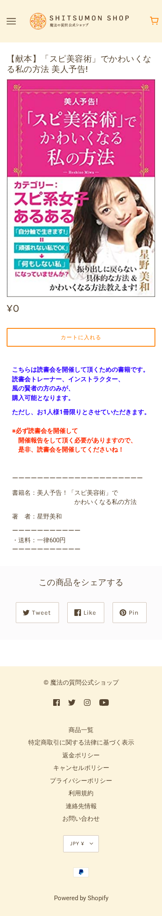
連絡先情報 (81, 806)
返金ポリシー (81, 755)
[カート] (155, 21)
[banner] (79, 21)
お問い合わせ (81, 818)
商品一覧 (81, 730)
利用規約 (81, 793)
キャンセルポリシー (81, 768)
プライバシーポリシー (81, 780)
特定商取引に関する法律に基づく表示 (81, 742)
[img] (56, 702)
